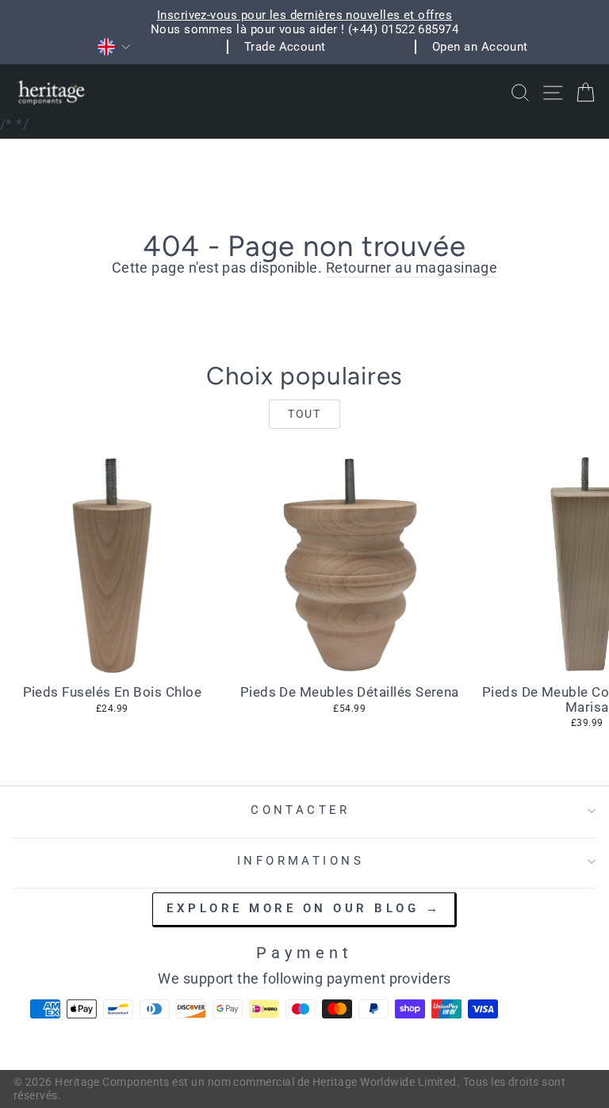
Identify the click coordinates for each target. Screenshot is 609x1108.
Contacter (300, 810)
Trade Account (285, 47)
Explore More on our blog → (304, 908)
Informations (300, 861)
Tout (304, 413)
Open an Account (480, 47)
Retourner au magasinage (412, 267)
